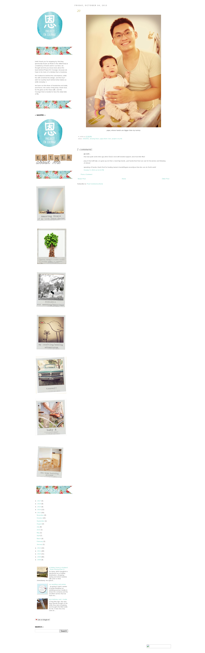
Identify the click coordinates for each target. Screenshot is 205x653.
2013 (39, 512)
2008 (39, 560)
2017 (39, 501)
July (38, 527)
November (40, 515)
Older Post (165, 179)
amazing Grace (94, 138)
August (39, 524)
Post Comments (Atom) (95, 184)
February (40, 541)
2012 (39, 548)
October (40, 518)
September (41, 521)
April (38, 535)
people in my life (117, 138)
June (39, 530)
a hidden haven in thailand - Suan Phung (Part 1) (58, 568)
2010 (39, 554)
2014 (39, 509)
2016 (39, 504)
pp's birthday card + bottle (58, 599)
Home (124, 179)
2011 (39, 551)
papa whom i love (105, 138)
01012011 (86, 138)
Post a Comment (86, 174)
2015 (39, 507)
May (38, 533)
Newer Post (82, 179)
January (40, 544)
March (39, 538)
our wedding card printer (57, 584)
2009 (39, 557)
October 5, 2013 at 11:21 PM (94, 170)
